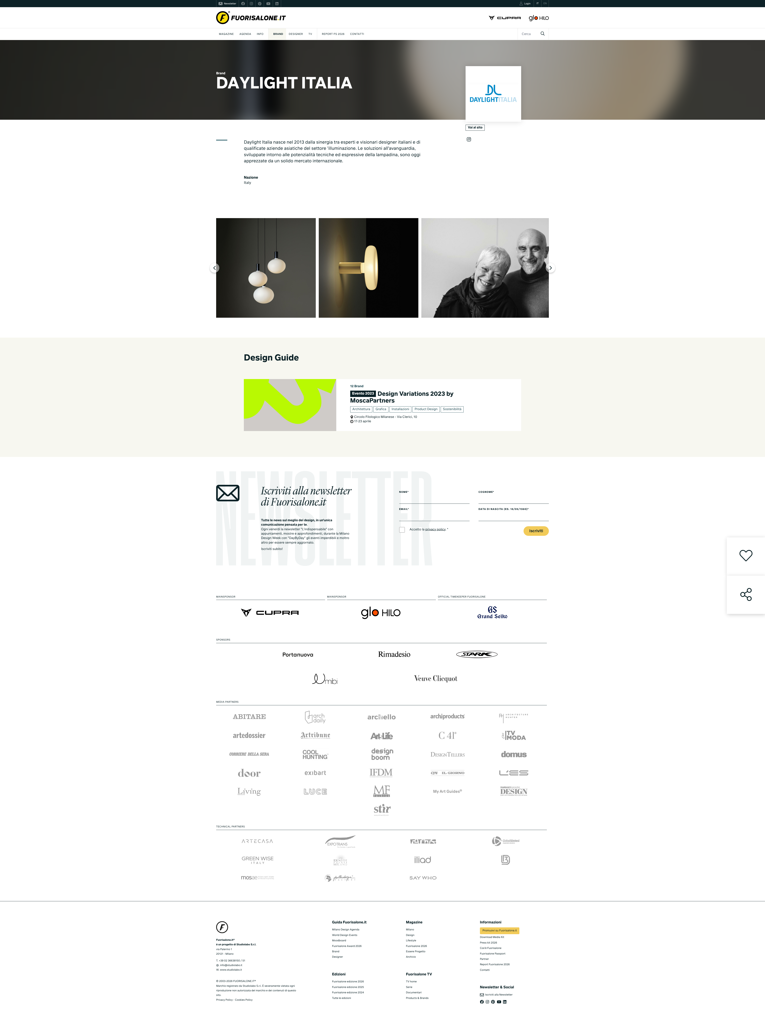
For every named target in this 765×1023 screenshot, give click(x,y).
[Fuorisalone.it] (251, 17)
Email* (404, 509)
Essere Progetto (415, 951)
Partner (484, 959)
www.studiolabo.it (231, 970)
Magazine (226, 34)
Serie (409, 987)
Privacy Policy (224, 1000)
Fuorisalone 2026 (416, 946)
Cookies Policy (243, 1000)
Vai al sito (475, 127)
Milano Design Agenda (345, 929)
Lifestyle (411, 940)
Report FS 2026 (333, 34)
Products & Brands (417, 998)
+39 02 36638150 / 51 (232, 960)
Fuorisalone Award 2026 (347, 946)
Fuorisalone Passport (492, 953)
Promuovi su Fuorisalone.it (500, 930)
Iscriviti (536, 531)
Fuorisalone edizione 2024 (348, 992)
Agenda (245, 34)
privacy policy (435, 529)
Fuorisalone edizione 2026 (348, 981)
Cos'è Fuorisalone (490, 948)
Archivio (411, 957)
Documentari (414, 992)
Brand (278, 34)
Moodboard (339, 940)
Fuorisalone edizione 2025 (348, 987)
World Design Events (344, 935)
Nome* (404, 492)
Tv (310, 34)
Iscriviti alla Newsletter (498, 995)
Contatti (357, 34)
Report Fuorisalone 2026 (495, 964)
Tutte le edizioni (341, 998)
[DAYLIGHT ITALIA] (266, 268)
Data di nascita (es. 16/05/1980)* (504, 509)
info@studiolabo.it (231, 965)
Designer (296, 34)
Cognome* (486, 492)
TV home (411, 981)
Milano (410, 929)
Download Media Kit (492, 937)
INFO (260, 34)
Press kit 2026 (488, 943)
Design (410, 935)
